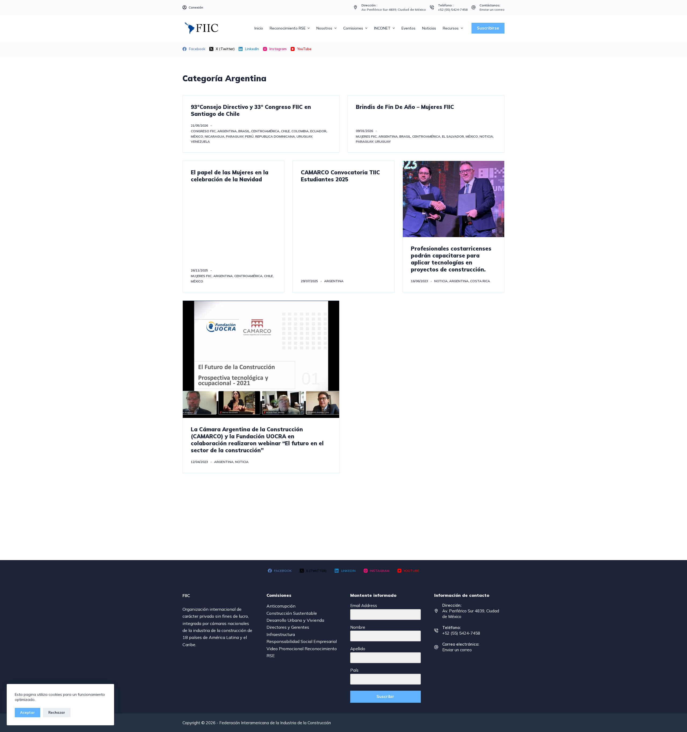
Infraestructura (280, 634)
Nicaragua (214, 136)
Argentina (227, 131)
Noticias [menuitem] (429, 28)
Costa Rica (480, 281)
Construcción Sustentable (291, 613)
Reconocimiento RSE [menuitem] (288, 28)
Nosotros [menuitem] (324, 28)
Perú (249, 136)
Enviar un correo (492, 10)
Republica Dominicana (275, 136)
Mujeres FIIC (366, 136)
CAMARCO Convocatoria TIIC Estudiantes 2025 (340, 176)
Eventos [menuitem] (408, 28)
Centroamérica (265, 131)
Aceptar (27, 712)
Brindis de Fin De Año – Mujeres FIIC (405, 107)
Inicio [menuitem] (258, 28)
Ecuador (318, 131)
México (197, 136)
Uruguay (304, 136)
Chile (285, 131)
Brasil (244, 131)
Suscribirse (488, 28)
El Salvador (453, 136)
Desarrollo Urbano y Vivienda (295, 620)
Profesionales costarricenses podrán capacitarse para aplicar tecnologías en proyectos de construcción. (451, 259)
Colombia (300, 131)
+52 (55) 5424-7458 (452, 10)
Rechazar (56, 712)
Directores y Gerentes (287, 627)
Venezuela (200, 141)
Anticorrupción (280, 606)
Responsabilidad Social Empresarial (301, 641)
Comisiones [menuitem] (353, 28)
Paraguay (234, 136)
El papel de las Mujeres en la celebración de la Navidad (229, 176)
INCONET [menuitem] (382, 28)
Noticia (486, 136)
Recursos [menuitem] (451, 28)
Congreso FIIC (203, 131)
